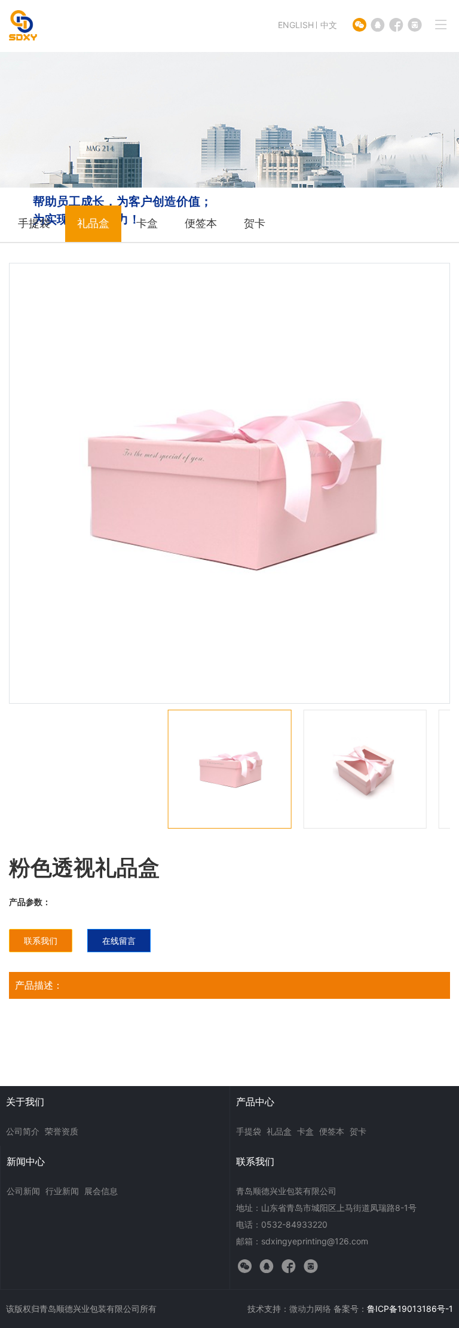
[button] (450, 799)
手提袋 (34, 223)
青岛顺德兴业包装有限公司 (286, 1191)
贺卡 (254, 223)
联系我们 (40, 941)
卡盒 (147, 223)
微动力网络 (310, 1309)
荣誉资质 (61, 1131)
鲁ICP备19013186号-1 (410, 1309)
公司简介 (22, 1131)
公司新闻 (23, 1191)
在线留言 (119, 941)
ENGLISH (296, 25)
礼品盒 (93, 223)
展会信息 (101, 1191)
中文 (328, 25)
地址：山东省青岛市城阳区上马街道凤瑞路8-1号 (326, 1208)
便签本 (201, 223)
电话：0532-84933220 (282, 1224)
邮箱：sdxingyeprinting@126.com (302, 1241)
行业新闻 (62, 1191)
